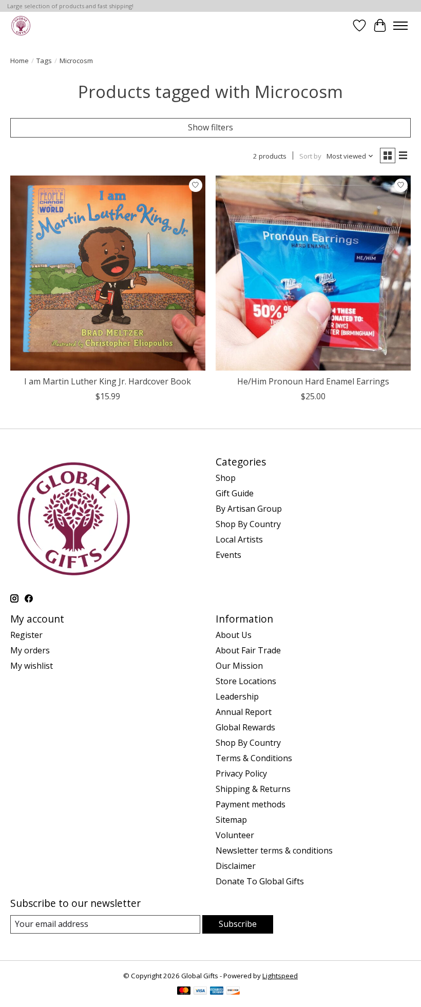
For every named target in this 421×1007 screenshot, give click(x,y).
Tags (44, 60)
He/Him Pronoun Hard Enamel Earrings (313, 381)
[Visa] (200, 991)
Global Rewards (245, 727)
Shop (226, 477)
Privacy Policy (241, 773)
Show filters (210, 127)
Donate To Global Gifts (260, 881)
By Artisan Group (249, 508)
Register (26, 635)
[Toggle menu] (400, 25)
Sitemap (231, 819)
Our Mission (239, 665)
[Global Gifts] (20, 25)
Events (228, 554)
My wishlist (31, 665)
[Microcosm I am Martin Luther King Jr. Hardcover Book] (107, 273)
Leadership (237, 696)
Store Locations (246, 681)
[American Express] (216, 991)
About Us (234, 635)
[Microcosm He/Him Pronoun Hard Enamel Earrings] (313, 273)
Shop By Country (248, 524)
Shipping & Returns (253, 789)
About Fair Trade (248, 650)
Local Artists (239, 539)
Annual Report (244, 712)
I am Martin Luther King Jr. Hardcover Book (107, 381)
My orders (30, 650)
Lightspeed (280, 975)
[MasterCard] (183, 991)
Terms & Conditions (254, 758)
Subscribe (238, 923)
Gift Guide (235, 493)
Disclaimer (236, 866)
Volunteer (235, 835)
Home (19, 60)
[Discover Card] (233, 991)
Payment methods (250, 804)
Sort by (310, 156)
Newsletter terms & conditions (274, 850)
